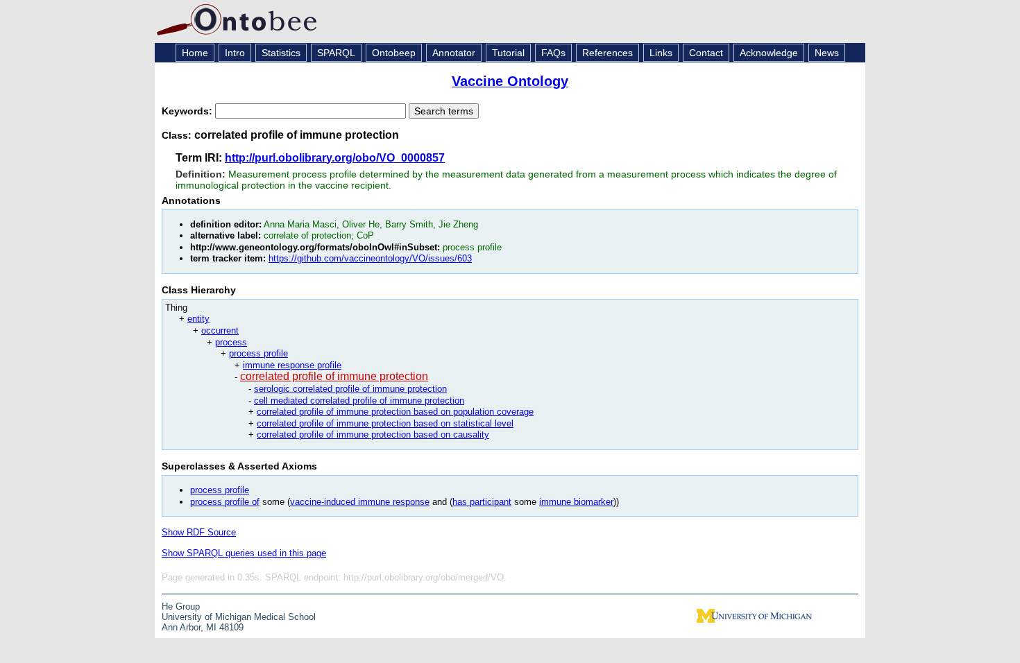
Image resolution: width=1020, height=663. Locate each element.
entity (198, 318)
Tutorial (508, 52)
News (827, 52)
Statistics (281, 52)
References (607, 52)
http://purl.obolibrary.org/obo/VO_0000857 (335, 158)
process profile (258, 353)
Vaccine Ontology (510, 81)
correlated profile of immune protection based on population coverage (395, 411)
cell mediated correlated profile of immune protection (359, 400)
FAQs (553, 52)
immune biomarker (576, 502)
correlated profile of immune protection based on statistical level (385, 423)
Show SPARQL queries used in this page (244, 553)
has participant (481, 502)
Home (195, 52)
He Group (181, 606)
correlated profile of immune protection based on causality (373, 434)
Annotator (453, 52)
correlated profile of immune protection (334, 376)
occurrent (220, 330)
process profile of (225, 502)
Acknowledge (769, 52)
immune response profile (292, 365)
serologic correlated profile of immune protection (350, 389)
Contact (706, 52)
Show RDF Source (199, 532)
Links (660, 52)
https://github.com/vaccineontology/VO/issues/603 (370, 258)
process (231, 342)
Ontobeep (394, 52)
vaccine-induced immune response (360, 502)
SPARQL (336, 52)
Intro (235, 52)
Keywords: (188, 111)
